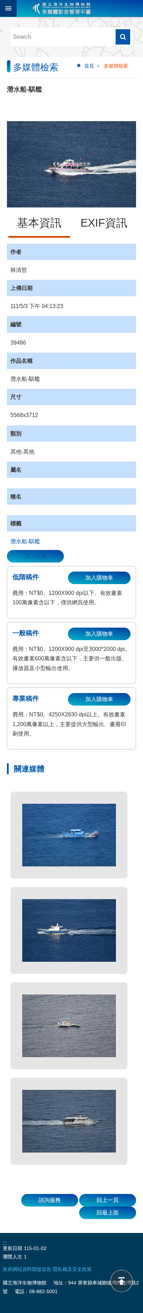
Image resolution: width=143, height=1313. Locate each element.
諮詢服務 (50, 1200)
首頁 (89, 66)
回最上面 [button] (107, 1213)
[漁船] (68, 835)
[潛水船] (68, 1121)
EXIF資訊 (104, 223)
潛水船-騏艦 (25, 541)
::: (9, 60)
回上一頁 (107, 1200)
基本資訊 (39, 223)
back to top (121, 1281)
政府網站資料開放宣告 (27, 1269)
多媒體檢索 (116, 66)
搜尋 (123, 37)
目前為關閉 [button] (8, 8)
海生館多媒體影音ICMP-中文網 (62, 8)
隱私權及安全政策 (72, 1269)
